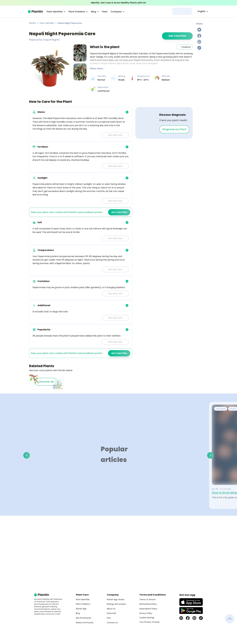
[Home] (35, 11)
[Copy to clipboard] (199, 48)
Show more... (97, 68)
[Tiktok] (201, 618)
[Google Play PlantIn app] (191, 610)
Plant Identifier (47, 23)
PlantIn (32, 23)
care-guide (220, 409)
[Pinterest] (199, 42)
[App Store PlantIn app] (191, 602)
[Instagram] (181, 618)
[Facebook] (199, 36)
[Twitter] (199, 30)
